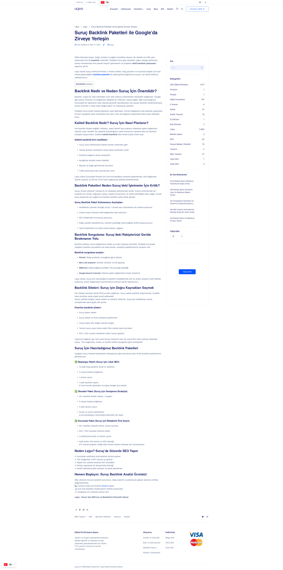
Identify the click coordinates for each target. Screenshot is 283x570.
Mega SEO (169, 538)
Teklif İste (79, 2)
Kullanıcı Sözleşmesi (151, 552)
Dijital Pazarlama (177, 99)
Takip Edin (187, 272)
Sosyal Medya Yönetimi (180, 144)
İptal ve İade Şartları (152, 543)
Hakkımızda (126, 9)
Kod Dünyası (175, 124)
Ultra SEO (169, 543)
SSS (162, 9)
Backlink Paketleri (103, 517)
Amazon (173, 89)
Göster (89, 84)
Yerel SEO (174, 159)
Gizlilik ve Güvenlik (151, 538)
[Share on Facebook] (76, 510)
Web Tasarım (176, 154)
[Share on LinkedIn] (87, 510)
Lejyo (112, 45)
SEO (172, 139)
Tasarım (173, 149)
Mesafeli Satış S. (150, 547)
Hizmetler (138, 9)
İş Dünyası (174, 119)
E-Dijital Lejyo (91, 2)
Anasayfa (114, 9)
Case (148, 9)
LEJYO (79, 9)
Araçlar (173, 94)
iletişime (105, 486)
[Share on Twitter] (80, 510)
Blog (156, 9)
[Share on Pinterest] (83, 510)
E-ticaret (174, 104)
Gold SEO (169, 547)
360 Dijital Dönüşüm (179, 84)
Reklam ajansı (176, 134)
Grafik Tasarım (176, 114)
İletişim (170, 9)
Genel (172, 109)
